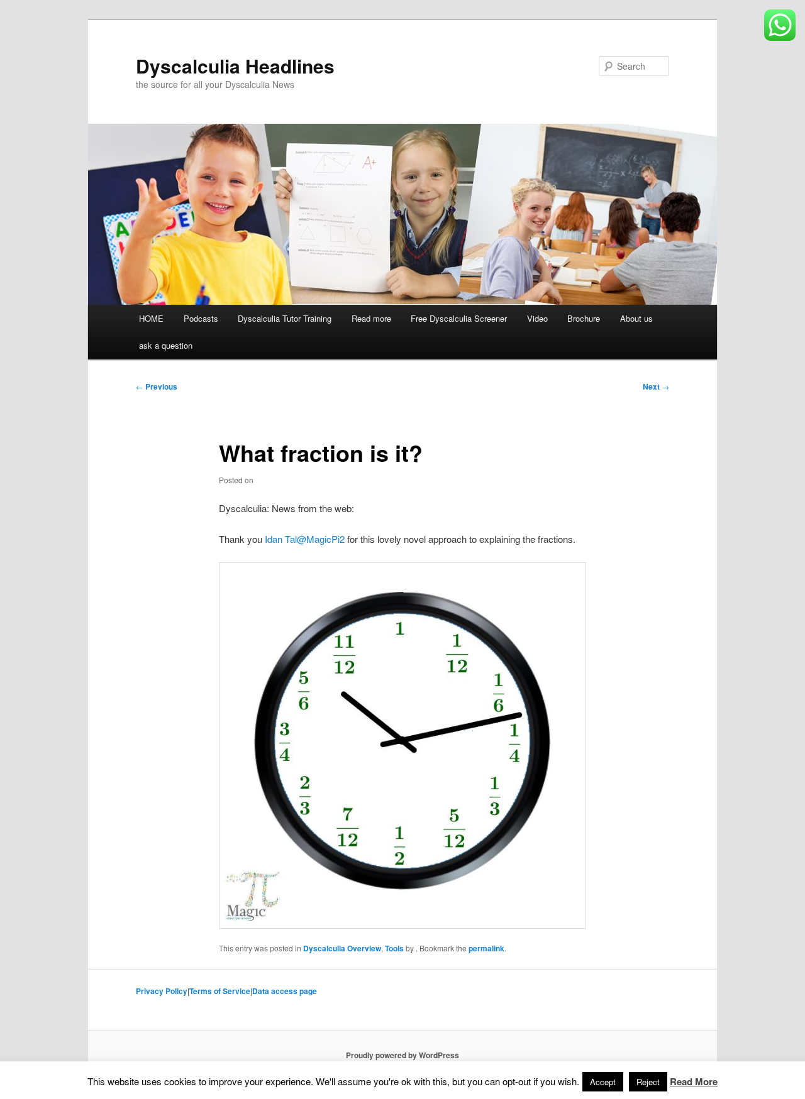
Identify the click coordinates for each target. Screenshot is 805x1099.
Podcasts (201, 318)
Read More (694, 1081)
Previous (156, 386)
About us (636, 318)
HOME (151, 318)
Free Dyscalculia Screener (459, 318)
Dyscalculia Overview (342, 948)
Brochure (583, 318)
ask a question (165, 345)
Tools (394, 948)
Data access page (284, 991)
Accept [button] (603, 1082)
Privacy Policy (161, 991)
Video (537, 318)
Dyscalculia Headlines (235, 65)
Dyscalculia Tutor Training (284, 318)
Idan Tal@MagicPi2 (305, 538)
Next (656, 386)
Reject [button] (648, 1082)
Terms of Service (219, 991)
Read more (371, 318)
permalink (486, 948)
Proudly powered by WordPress (402, 1055)
